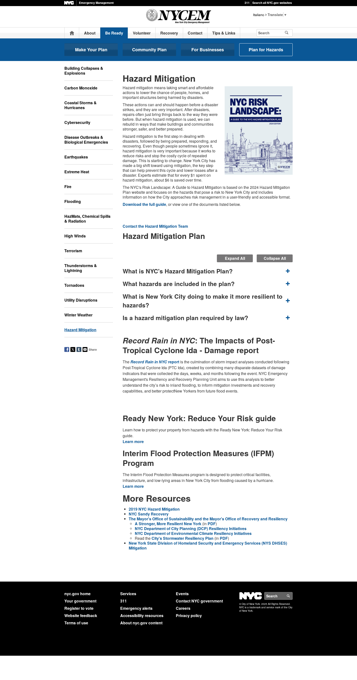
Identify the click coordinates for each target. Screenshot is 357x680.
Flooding (72, 201)
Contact (195, 33)
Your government (80, 601)
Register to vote (79, 608)
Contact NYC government (199, 601)
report (154, 362)
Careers (183, 608)
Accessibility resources (141, 615)
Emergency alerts (136, 608)
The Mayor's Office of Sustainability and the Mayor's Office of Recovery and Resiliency (208, 519)
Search (292, 595)
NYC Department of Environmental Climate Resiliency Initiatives (193, 533)
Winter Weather (78, 315)
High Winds (75, 236)
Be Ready (114, 33)
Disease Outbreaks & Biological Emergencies (86, 139)
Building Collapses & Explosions (83, 70)
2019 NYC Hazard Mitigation (154, 509)
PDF (212, 523)
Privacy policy (189, 615)
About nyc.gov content (141, 623)
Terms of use (76, 623)
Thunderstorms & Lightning (80, 268)
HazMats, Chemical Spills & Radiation (87, 218)
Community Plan (149, 49)
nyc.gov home (77, 593)
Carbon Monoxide (80, 88)
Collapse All (275, 258)
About (89, 33)
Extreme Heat (76, 171)
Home (71, 32)
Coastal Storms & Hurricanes (80, 105)
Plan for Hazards (266, 49)
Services (128, 593)
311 (247, 2)
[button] (208, 271)
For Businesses (207, 49)
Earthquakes (76, 157)
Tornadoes (74, 285)
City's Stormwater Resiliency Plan (182, 538)
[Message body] (208, 329)
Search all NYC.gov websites (272, 2)
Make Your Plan (91, 49)
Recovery (169, 33)
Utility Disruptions (80, 300)
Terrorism (73, 250)
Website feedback (80, 615)
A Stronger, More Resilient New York (168, 523)
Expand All (235, 258)
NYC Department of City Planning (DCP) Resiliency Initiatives (190, 528)
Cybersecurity (77, 122)
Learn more (133, 441)
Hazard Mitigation (80, 329)
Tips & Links (223, 33)
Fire (67, 186)
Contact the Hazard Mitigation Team (155, 226)
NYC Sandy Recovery (149, 514)
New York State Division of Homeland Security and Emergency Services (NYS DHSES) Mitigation (208, 545)
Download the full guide (144, 204)
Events (182, 593)
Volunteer (142, 33)
